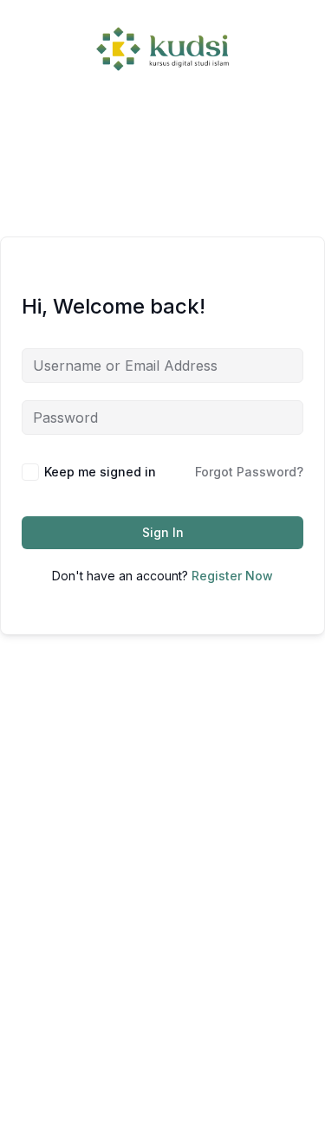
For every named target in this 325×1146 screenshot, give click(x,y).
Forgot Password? (249, 471)
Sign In (163, 532)
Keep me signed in (100, 471)
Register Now (232, 575)
